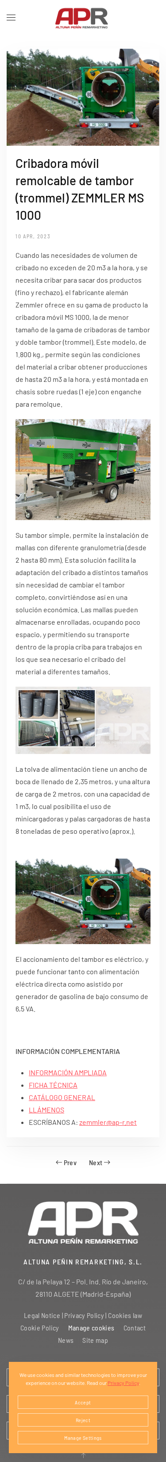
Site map (95, 1340)
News (65, 1340)
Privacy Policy (123, 1383)
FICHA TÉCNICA (53, 1085)
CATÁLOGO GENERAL (62, 1097)
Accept (83, 1402)
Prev (70, 1162)
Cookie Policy (39, 1327)
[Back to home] (83, 17)
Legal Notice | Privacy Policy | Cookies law (83, 1315)
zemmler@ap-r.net (108, 1122)
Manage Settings (82, 1438)
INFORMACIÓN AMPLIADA (68, 1072)
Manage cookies (91, 1327)
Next (95, 1162)
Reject (83, 1420)
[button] (11, 17)
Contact (135, 1327)
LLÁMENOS (46, 1109)
